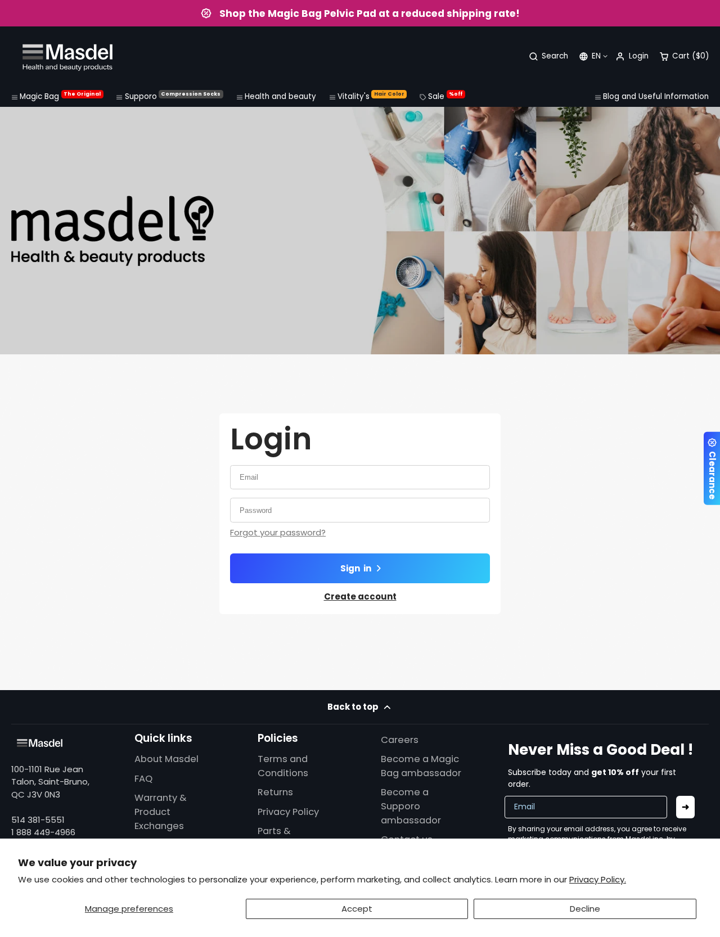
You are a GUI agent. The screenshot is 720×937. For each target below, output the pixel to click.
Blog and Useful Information (656, 96)
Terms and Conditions (283, 766)
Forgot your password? (278, 532)
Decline (585, 909)
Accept (356, 909)
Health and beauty (280, 96)
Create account (360, 596)
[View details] (39, 743)
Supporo (173, 96)
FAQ (143, 778)
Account (631, 56)
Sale (445, 96)
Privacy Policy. (597, 879)
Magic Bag (60, 96)
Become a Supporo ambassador (411, 806)
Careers (399, 739)
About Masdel (166, 759)
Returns (275, 792)
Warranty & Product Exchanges (160, 811)
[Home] (67, 56)
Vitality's (371, 96)
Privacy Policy (288, 811)
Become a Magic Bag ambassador (421, 766)
